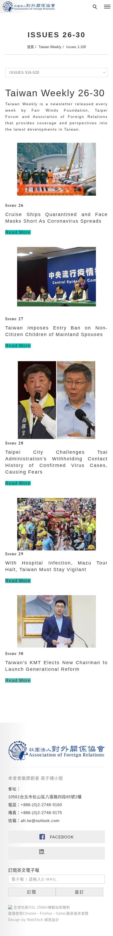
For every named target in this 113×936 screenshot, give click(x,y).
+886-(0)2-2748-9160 (41, 804)
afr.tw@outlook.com (40, 820)
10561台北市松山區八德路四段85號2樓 (45, 797)
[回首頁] (29, 6)
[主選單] (107, 7)
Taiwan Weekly (50, 47)
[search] (95, 7)
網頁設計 (51, 920)
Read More (18, 232)
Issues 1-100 (76, 47)
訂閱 (32, 892)
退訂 (79, 892)
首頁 (30, 47)
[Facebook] (56, 837)
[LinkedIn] (56, 853)
